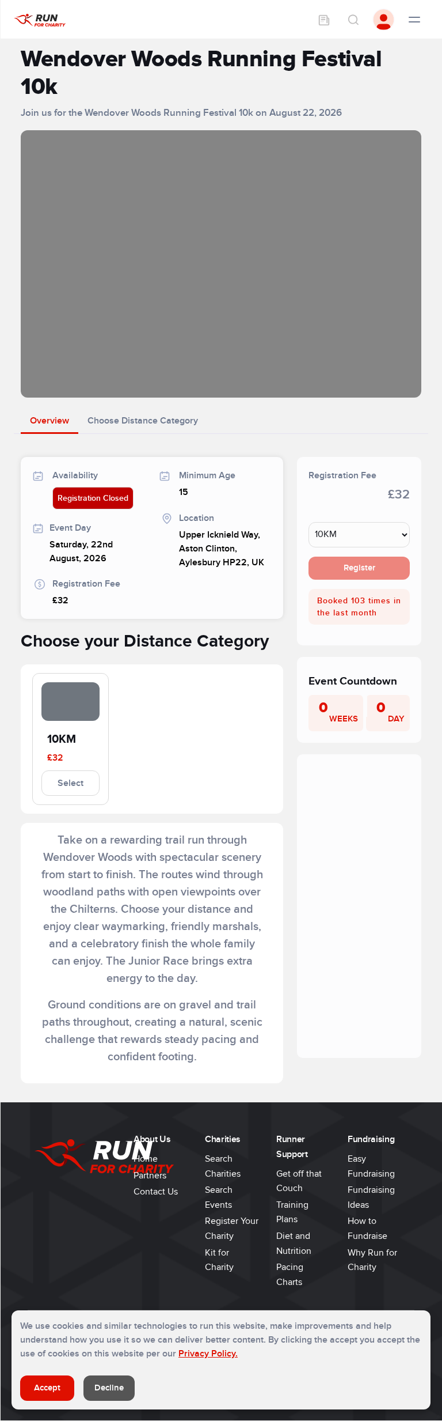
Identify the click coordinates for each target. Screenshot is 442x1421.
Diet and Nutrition (293, 1243)
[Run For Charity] (40, 20)
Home (146, 1159)
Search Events (219, 1197)
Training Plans (292, 1212)
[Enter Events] (324, 20)
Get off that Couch (299, 1181)
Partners (150, 1175)
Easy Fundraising (371, 1166)
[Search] (352, 19)
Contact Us (156, 1191)
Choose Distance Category (142, 420)
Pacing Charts (289, 1274)
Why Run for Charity (372, 1260)
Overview (49, 420)
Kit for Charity (219, 1260)
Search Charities (223, 1166)
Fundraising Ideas (371, 1197)
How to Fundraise (367, 1228)
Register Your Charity (231, 1228)
